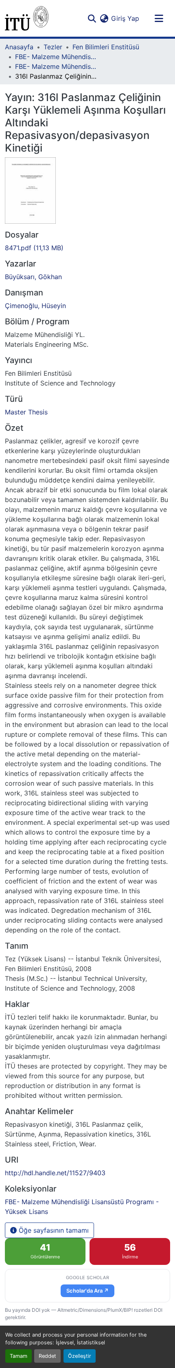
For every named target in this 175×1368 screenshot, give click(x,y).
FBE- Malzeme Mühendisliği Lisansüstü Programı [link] (55, 57)
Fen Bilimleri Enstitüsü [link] (105, 47)
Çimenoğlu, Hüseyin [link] (35, 306)
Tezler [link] (53, 47)
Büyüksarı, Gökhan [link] (33, 277)
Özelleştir (79, 1356)
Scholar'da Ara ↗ (87, 1290)
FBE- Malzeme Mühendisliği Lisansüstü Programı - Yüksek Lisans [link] (55, 66)
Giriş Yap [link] (125, 18)
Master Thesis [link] (26, 412)
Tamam (18, 1356)
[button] (26, 18)
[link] (87, 248)
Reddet (47, 1356)
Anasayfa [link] (19, 47)
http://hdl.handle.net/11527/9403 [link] (55, 1173)
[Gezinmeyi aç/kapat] (158, 18)
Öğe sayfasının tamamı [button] (53, 1230)
